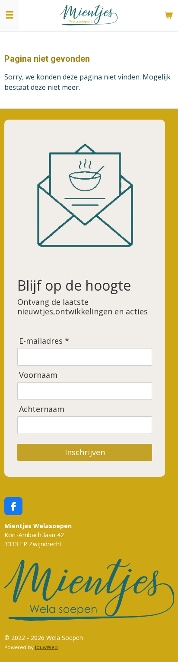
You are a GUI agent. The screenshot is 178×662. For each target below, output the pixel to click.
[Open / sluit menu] (9, 15)
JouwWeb (46, 647)
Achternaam (41, 409)
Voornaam (38, 375)
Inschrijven (85, 452)
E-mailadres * (44, 341)
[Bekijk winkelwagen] (168, 15)
